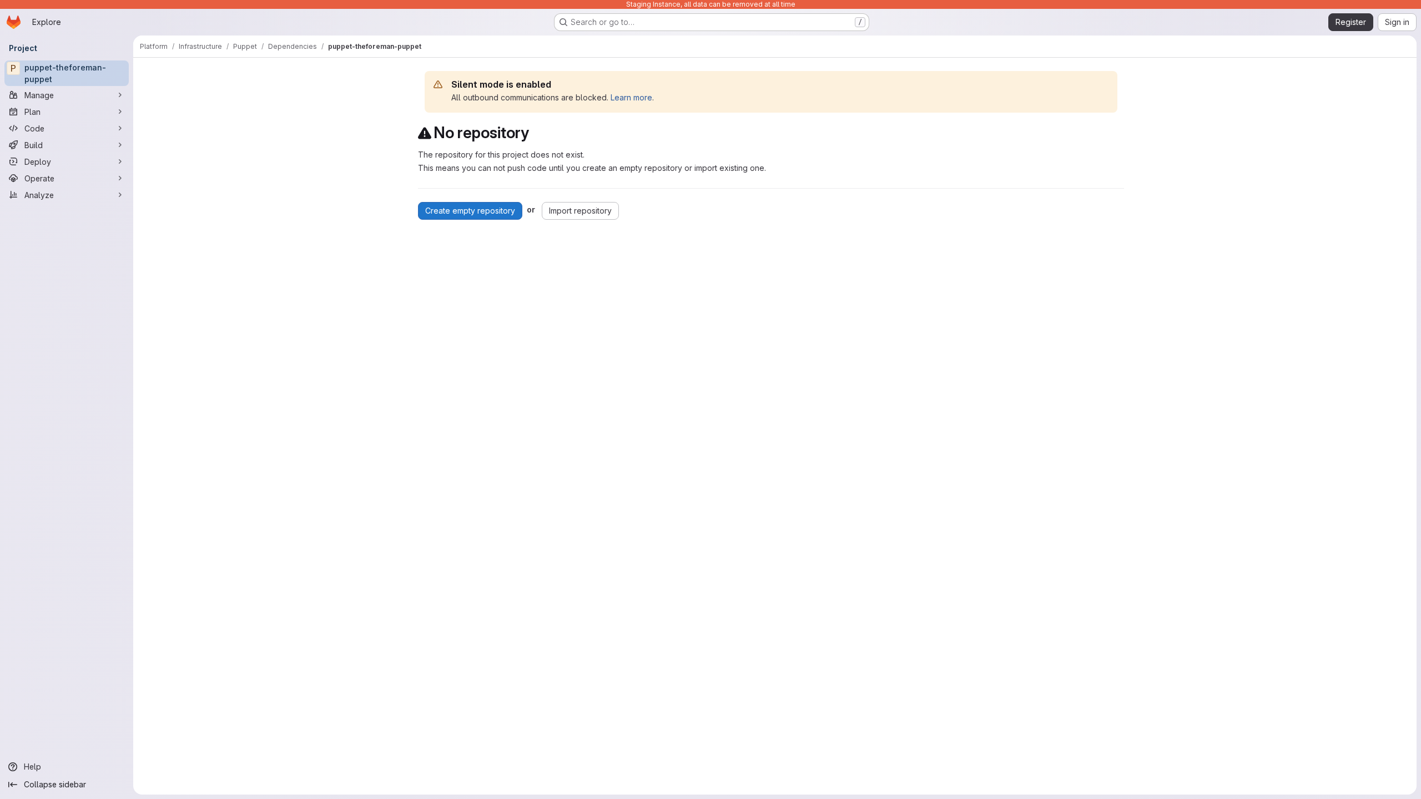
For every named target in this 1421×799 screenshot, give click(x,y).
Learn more (631, 97)
